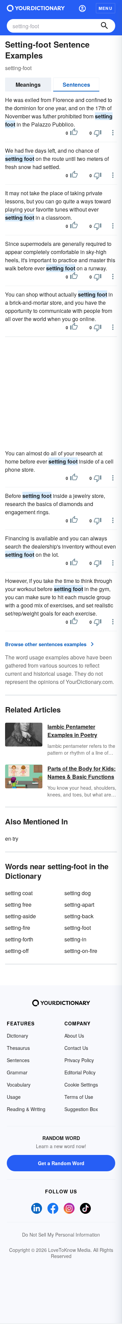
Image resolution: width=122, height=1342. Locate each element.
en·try (11, 838)
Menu (106, 8)
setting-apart (79, 904)
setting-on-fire (80, 951)
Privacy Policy (79, 1060)
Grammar (17, 1072)
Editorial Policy (80, 1072)
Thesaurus (18, 1047)
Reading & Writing (26, 1109)
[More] (113, 133)
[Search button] (104, 26)
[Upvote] (74, 133)
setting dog (77, 893)
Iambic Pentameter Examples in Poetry (72, 731)
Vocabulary (18, 1084)
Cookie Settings (81, 1084)
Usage (14, 1096)
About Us (74, 1035)
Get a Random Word (61, 1163)
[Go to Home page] (36, 8)
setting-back (79, 916)
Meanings (28, 84)
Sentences (76, 84)
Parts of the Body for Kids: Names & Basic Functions (81, 773)
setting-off (17, 951)
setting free (18, 904)
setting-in (75, 939)
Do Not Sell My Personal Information (61, 1234)
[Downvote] (98, 133)
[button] (82, 8)
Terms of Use (78, 1096)
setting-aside (20, 916)
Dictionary (17, 1035)
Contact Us (76, 1047)
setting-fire (17, 928)
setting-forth (19, 939)
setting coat (19, 893)
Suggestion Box (81, 1109)
